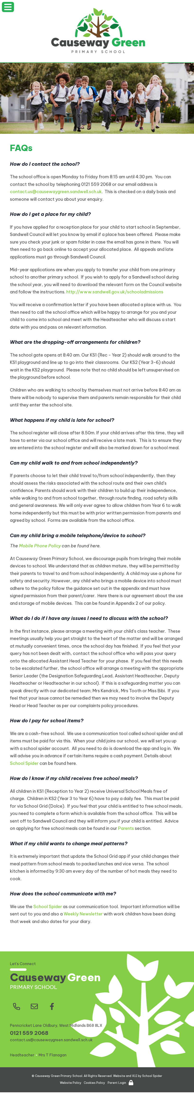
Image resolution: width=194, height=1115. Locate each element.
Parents (126, 828)
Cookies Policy (94, 1083)
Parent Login (117, 1083)
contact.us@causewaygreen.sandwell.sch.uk (56, 191)
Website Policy (70, 1083)
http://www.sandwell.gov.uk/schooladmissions (114, 292)
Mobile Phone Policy (40, 546)
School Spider (24, 763)
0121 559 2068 (29, 1033)
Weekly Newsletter (83, 914)
